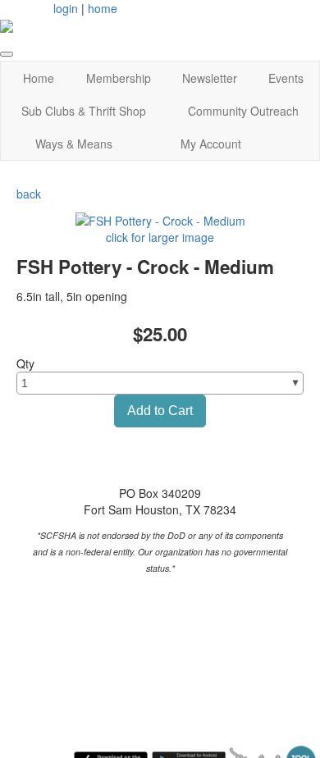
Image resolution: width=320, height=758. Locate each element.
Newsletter (209, 78)
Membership (118, 78)
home (102, 8)
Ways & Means (73, 143)
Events (286, 78)
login (65, 8)
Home (38, 78)
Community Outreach (243, 111)
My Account (211, 143)
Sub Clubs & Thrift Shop (83, 111)
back (28, 193)
